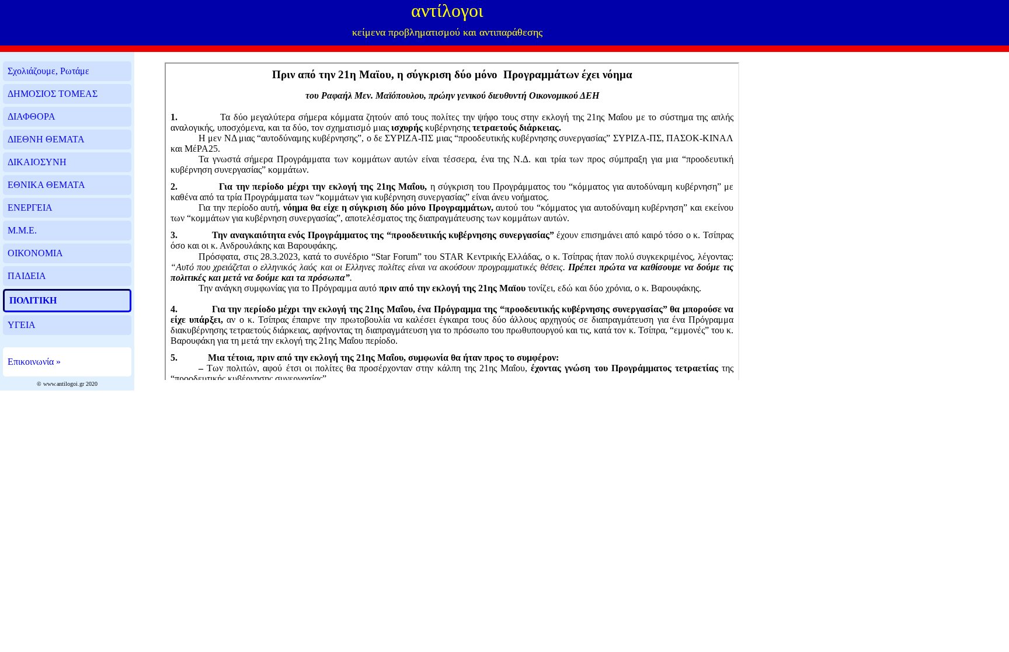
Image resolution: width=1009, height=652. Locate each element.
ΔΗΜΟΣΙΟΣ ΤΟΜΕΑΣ (53, 94)
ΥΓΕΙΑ (22, 325)
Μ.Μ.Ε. (22, 230)
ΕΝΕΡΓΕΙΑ (30, 207)
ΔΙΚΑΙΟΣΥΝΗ (37, 162)
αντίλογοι (447, 10)
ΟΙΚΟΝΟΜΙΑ (35, 253)
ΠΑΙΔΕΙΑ (27, 276)
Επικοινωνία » (34, 362)
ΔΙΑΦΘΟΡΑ (31, 116)
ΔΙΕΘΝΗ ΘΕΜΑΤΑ (46, 139)
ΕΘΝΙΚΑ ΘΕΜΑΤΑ (46, 185)
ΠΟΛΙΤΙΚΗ (33, 300)
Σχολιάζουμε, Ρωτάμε (48, 71)
